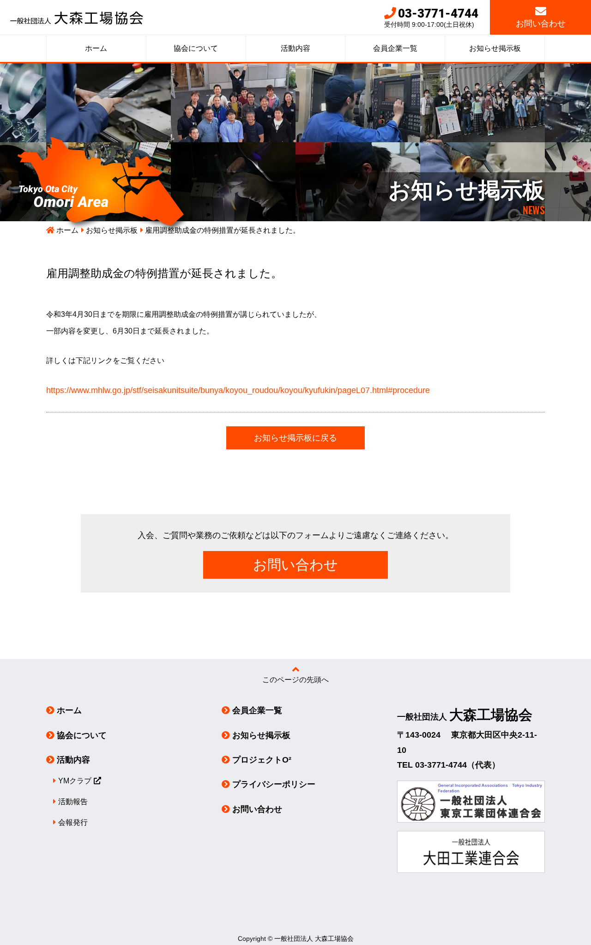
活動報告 (73, 802)
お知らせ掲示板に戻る (295, 437)
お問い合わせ (541, 23)
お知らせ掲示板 (495, 48)
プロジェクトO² (261, 759)
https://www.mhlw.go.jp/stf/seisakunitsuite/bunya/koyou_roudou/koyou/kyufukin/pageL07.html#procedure (238, 390)
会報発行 (73, 822)
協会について (196, 48)
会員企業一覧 (395, 48)
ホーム (96, 48)
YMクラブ (74, 781)
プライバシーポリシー (273, 784)
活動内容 (295, 48)
